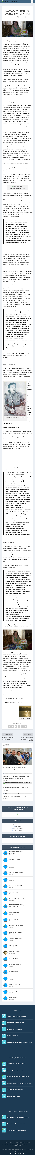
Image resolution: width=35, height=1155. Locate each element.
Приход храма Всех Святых (15, 1070)
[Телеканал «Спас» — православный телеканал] (4, 1124)
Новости (28, 17)
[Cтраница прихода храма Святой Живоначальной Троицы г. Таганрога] (4, 1096)
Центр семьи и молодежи (14, 1029)
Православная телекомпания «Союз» (18, 1117)
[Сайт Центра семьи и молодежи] (4, 1029)
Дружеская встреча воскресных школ (15, 796)
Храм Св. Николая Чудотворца (16, 1063)
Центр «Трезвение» (13, 1035)
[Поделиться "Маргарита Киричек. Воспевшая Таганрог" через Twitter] (16, 726)
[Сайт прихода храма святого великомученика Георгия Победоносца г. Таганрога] (4, 1077)
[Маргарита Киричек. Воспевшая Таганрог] (17, 29)
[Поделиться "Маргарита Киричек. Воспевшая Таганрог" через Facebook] (12, 726)
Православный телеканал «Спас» (17, 1124)
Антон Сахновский (13, 17)
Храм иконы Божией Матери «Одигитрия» (19, 1083)
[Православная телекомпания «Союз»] (4, 1117)
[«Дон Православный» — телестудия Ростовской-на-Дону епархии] (4, 1130)
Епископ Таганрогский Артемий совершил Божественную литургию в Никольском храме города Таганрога (16, 787)
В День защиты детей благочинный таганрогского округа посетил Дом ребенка (17, 768)
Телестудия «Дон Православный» (17, 1130)
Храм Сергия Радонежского (15, 1089)
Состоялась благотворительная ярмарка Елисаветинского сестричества (16, 777)
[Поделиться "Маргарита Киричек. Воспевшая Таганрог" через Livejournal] (22, 726)
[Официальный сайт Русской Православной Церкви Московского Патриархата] (4, 1016)
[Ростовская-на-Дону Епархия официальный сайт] (4, 1023)
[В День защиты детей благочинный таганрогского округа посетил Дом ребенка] (17, 756)
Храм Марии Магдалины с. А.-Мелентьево (19, 1042)
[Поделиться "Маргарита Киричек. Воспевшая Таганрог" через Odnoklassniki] (25, 726)
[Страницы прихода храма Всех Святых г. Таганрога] (4, 1070)
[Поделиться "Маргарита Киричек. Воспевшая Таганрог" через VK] (9, 726)
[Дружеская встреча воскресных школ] (17, 793)
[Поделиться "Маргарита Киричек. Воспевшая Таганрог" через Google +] (19, 726)
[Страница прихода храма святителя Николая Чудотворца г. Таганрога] (4, 1064)
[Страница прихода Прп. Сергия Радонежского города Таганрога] (4, 1090)
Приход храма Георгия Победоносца (18, 1076)
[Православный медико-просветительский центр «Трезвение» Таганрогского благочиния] (4, 1036)
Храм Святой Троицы (13, 1096)
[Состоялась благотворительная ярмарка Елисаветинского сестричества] (17, 773)
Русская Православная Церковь (16, 1016)
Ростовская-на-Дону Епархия (15, 1022)
